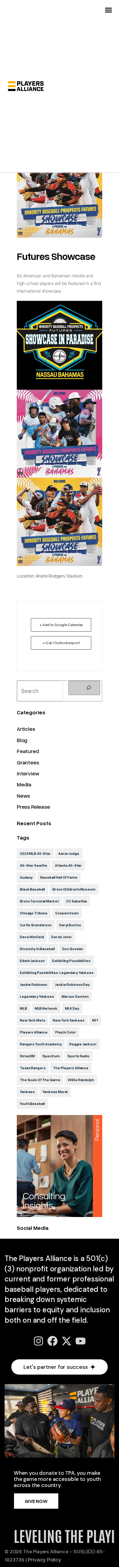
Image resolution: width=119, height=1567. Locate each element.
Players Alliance (34, 1032)
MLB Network (46, 1008)
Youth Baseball (32, 1103)
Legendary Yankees (37, 996)
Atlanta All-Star (68, 865)
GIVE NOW (36, 1501)
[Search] (84, 688)
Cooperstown (67, 913)
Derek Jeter (61, 937)
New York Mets (32, 1020)
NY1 (95, 1020)
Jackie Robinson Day (72, 984)
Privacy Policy (44, 1559)
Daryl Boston (70, 925)
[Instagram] (38, 1341)
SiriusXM (27, 1056)
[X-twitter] (66, 1341)
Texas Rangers (32, 1068)
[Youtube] (80, 1341)
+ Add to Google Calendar (61, 624)
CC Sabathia (76, 901)
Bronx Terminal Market (39, 901)
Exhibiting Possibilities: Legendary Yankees (57, 972)
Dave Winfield (32, 937)
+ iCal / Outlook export (60, 642)
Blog (22, 740)
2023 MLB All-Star (35, 853)
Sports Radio (78, 1056)
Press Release (33, 806)
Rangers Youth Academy (41, 1044)
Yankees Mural (54, 1091)
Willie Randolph (81, 1079)
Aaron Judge (68, 853)
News (23, 795)
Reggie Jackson (82, 1044)
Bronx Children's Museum (73, 889)
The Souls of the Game (40, 1079)
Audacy (26, 877)
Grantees (28, 762)
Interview (28, 773)
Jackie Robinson (33, 984)
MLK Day (72, 1008)
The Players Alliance (70, 1068)
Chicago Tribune (34, 913)
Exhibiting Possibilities (71, 960)
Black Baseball (32, 889)
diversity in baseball (37, 948)
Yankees (27, 1091)
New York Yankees (68, 1020)
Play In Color (65, 1032)
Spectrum (51, 1056)
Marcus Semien (75, 996)
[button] (108, 10)
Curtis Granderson (36, 925)
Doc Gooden (72, 948)
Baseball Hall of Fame (58, 877)
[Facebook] (52, 1341)
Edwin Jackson (32, 960)
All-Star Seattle (33, 865)
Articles (26, 728)
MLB (23, 1008)
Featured (28, 751)
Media (24, 784)
